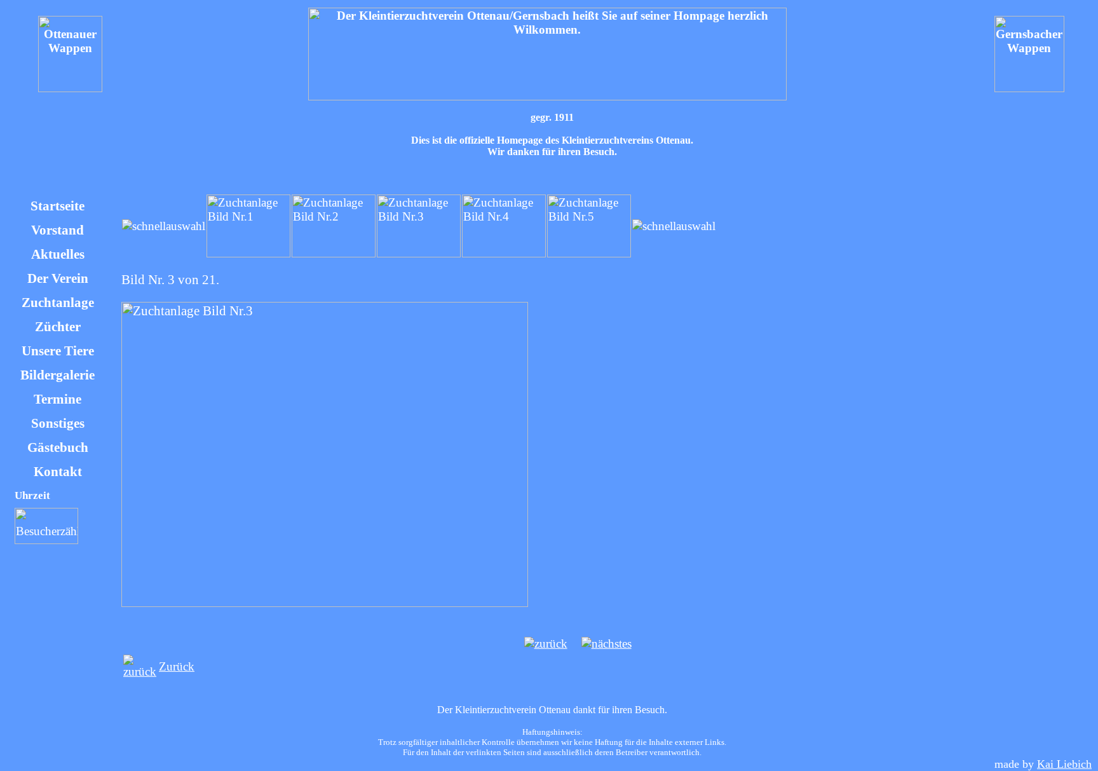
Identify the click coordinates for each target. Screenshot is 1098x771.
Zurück (176, 666)
